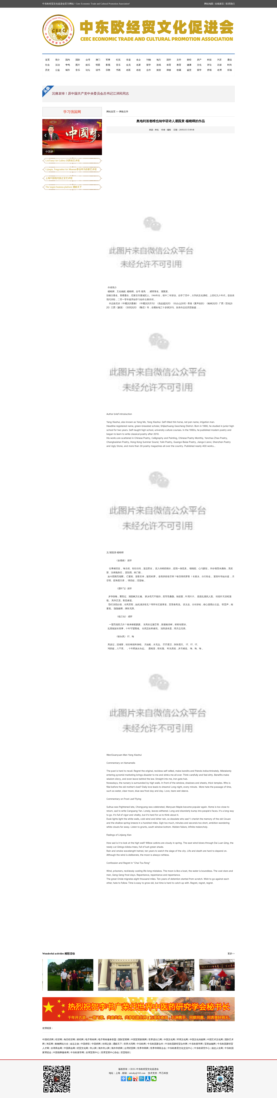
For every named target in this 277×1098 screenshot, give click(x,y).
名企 (138, 60)
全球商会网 (56, 1048)
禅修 (169, 70)
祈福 (229, 70)
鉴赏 (189, 70)
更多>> (231, 953)
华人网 (93, 1048)
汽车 (219, 60)
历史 (47, 70)
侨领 (209, 70)
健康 (189, 65)
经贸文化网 (82, 1048)
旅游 (158, 70)
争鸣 (67, 65)
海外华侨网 (116, 1048)
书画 (118, 70)
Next (99, 135)
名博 (219, 70)
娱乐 (88, 65)
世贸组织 (125, 1052)
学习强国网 (72, 112)
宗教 (108, 70)
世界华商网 (142, 1048)
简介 (57, 60)
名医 (128, 70)
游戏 (158, 65)
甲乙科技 (163, 1073)
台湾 (88, 60)
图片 (78, 65)
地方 (158, 60)
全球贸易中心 (92, 1052)
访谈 (219, 65)
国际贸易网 (123, 1039)
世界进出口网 (155, 1039)
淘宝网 (49, 1044)
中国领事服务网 (61, 1052)
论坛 (88, 70)
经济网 (58, 1039)
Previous (45, 135)
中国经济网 (48, 1039)
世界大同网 (129, 1044)
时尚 (229, 65)
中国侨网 (96, 1044)
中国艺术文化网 (215, 1039)
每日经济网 (69, 1039)
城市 (67, 70)
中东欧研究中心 (202, 1048)
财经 (189, 60)
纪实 (118, 60)
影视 (108, 65)
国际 (78, 60)
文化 (199, 65)
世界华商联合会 (158, 1048)
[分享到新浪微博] (135, 1078)
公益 (57, 70)
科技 (209, 60)
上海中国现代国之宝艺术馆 (59, 178)
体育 (169, 65)
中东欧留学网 (196, 1044)
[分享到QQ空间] (129, 1078)
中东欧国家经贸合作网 (176, 1044)
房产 (199, 60)
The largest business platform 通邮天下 (64, 187)
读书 (98, 70)
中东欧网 (141, 1044)
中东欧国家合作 (155, 1044)
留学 (148, 65)
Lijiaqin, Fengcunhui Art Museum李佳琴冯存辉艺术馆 (71, 169)
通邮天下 (117, 1044)
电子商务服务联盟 (107, 1039)
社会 (47, 65)
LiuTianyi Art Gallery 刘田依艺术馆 (63, 160)
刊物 (148, 60)
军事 (108, 60)
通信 (229, 60)
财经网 (80, 1039)
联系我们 (230, 4)
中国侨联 (85, 1044)
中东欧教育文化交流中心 (180, 1048)
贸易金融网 (210, 1044)
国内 (67, 60)
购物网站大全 (61, 1044)
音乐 (118, 65)
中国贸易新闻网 (139, 1039)
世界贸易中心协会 (110, 1052)
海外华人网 (103, 1048)
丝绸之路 (106, 1044)
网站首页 (110, 111)
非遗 (128, 60)
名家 (138, 65)
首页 (47, 60)
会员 (128, 65)
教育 (179, 65)
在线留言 (219, 4)
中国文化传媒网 (197, 1039)
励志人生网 (217, 1048)
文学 (179, 60)
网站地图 (208, 4)
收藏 (179, 70)
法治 (57, 65)
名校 (138, 70)
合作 (148, 70)
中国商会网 (69, 1048)
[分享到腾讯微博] (141, 1078)
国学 (169, 60)
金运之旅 (74, 1044)
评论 (209, 65)
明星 (98, 65)
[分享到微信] (153, 1078)
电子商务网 (91, 1039)
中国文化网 (169, 1039)
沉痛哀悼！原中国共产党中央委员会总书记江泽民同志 (90, 93)
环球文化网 (182, 1039)
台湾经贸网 (129, 1048)
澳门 (98, 60)
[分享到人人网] (147, 1078)
